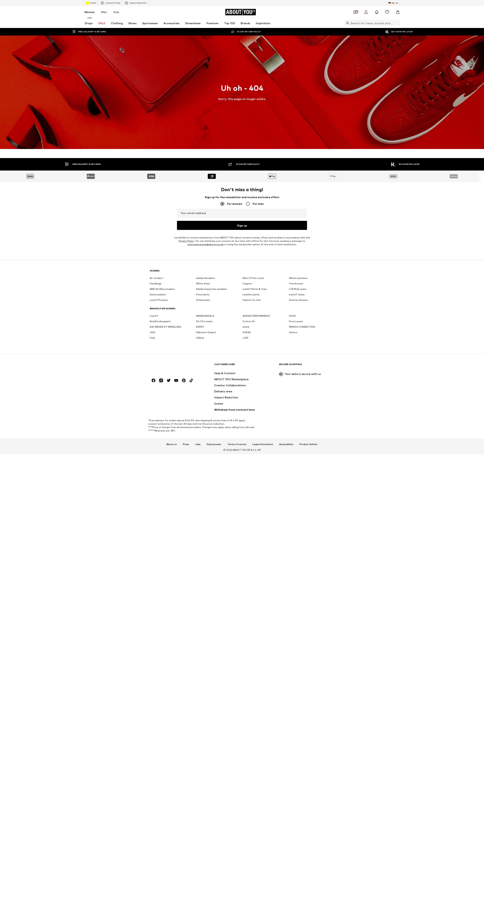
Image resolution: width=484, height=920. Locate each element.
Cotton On (249, 321)
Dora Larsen (296, 321)
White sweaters (298, 278)
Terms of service (236, 444)
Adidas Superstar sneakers (211, 289)
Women (89, 12)
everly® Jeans (297, 294)
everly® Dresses (159, 300)
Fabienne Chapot (206, 332)
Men (104, 12)
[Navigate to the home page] (170, 366)
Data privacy (214, 444)
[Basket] (398, 12)
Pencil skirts (202, 294)
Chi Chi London (204, 321)
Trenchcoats (296, 283)
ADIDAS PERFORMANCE (256, 315)
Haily (152, 337)
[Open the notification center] (376, 12)
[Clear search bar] (397, 23)
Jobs (198, 444)
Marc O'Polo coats (253, 278)
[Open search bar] (346, 23)
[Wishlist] (387, 12)
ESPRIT (200, 326)
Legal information (262, 444)
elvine (246, 326)
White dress (203, 283)
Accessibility (286, 444)
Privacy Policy (186, 241)
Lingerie (247, 283)
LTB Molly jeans (297, 289)
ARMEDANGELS (205, 315)
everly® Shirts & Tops (255, 289)
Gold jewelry (203, 300)
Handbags (155, 283)
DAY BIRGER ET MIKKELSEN (165, 326)
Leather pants (251, 294)
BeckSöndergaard (160, 321)
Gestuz (293, 332)
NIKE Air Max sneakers (162, 289)
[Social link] (153, 380)
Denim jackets (158, 294)
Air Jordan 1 (156, 278)
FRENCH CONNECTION (302, 326)
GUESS (247, 332)
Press (186, 444)
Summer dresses (298, 300)
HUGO (292, 315)
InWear (200, 337)
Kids (116, 12)
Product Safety (308, 444)
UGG (152, 332)
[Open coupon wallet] (355, 12)
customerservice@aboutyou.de (205, 244)
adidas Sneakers (205, 278)
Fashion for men (252, 300)
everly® (154, 315)
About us (171, 444)
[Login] (366, 12)
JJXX (245, 337)
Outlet (93, 3)
